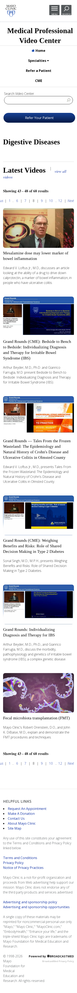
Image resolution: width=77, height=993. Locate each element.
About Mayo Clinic (22, 823)
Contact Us (16, 818)
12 (60, 200)
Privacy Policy (13, 862)
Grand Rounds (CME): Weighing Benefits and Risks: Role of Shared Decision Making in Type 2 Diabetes (33, 546)
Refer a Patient (38, 70)
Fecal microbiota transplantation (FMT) (36, 718)
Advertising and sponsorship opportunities (36, 907)
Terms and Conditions (20, 858)
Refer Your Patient (39, 118)
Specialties (37, 60)
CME (38, 80)
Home (40, 50)
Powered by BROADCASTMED (51, 956)
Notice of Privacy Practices (23, 867)
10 (51, 200)
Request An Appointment (27, 808)
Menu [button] (54, 14)
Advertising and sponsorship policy (30, 902)
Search (66, 14)
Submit (68, 100)
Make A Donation (21, 813)
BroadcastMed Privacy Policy (58, 961)
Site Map (14, 828)
